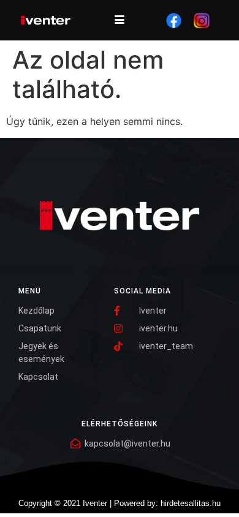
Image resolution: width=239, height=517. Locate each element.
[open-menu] (119, 20)
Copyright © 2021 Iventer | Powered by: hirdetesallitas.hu (119, 503)
